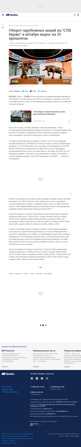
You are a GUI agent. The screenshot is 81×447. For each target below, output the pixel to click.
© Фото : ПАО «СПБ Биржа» (17, 86)
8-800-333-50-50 (36, 393)
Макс (26, 91)
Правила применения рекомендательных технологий (17, 438)
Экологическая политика (9, 443)
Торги (32, 273)
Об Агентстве (6, 387)
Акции (11, 273)
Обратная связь (7, 389)
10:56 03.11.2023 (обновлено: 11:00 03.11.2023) (23, 25)
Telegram (43, 91)
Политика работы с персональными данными (15, 436)
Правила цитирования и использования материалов (17, 434)
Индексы (18, 273)
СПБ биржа (48, 273)
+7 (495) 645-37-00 (37, 387)
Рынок (25, 273)
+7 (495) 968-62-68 (57, 388)
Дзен (34, 91)
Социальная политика (8, 441)
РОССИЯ (39, 273)
